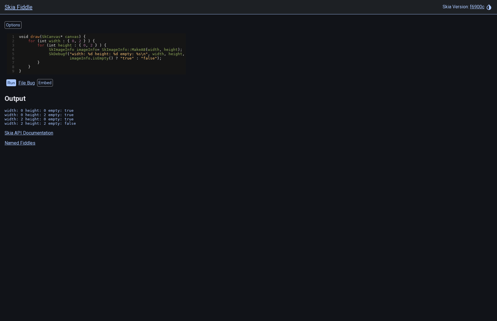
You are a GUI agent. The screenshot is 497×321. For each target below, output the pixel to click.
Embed (45, 82)
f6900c (477, 6)
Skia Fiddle (19, 7)
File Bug (26, 83)
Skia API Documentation (29, 133)
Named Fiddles (20, 143)
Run (11, 82)
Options (13, 25)
